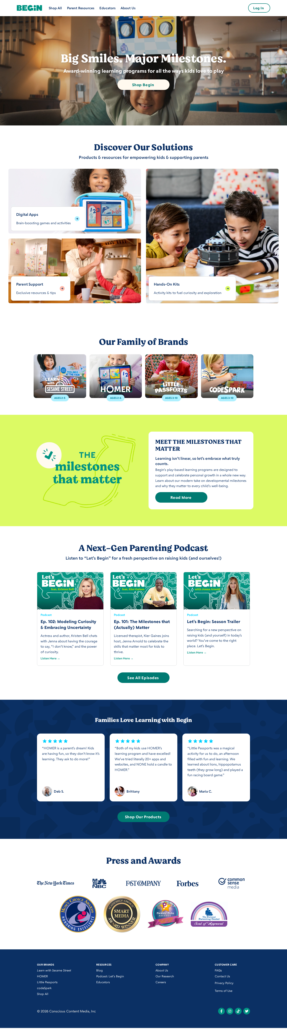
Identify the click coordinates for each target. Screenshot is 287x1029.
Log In (258, 8)
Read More (181, 497)
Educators (107, 8)
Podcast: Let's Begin (110, 976)
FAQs (218, 970)
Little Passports (47, 982)
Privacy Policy (224, 983)
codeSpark (44, 988)
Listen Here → (50, 658)
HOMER (42, 976)
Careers (160, 982)
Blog (99, 970)
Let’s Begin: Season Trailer (213, 621)
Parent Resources (80, 8)
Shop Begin (143, 84)
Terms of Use (223, 990)
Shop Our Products (143, 816)
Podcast (46, 615)
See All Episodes (143, 677)
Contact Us (222, 976)
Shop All (55, 8)
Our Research (164, 976)
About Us (128, 8)
